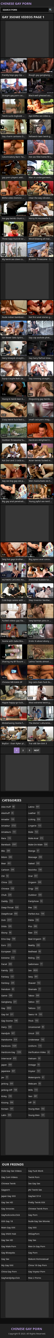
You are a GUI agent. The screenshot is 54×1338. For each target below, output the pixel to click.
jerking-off (9, 1089)
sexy (33, 976)
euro (6, 945)
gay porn (32, 1214)
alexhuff (7, 813)
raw (32, 932)
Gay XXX (32, 1227)
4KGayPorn (33, 1233)
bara (6, 838)
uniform (34, 1045)
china (6, 882)
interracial (8, 1058)
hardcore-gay (11, 1052)
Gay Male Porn (8, 1246)
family (7, 970)
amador (7, 819)
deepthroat (9, 913)
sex (32, 970)
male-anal (35, 838)
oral (32, 876)
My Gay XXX (7, 1265)
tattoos (34, 1008)
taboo (33, 995)
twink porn (33, 1177)
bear (6, 863)
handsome (9, 1039)
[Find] (51, 10)
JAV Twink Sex (35, 1189)
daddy (7, 901)
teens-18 (35, 1014)
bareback (8, 844)
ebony (6, 932)
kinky (6, 1096)
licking (34, 819)
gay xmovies (7, 1208)
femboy (7, 982)
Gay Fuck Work (35, 1170)
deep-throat (9, 907)
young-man (36, 1108)
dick (6, 920)
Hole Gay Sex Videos (11, 1170)
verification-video (39, 1052)
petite (33, 920)
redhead (34, 951)
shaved (34, 982)
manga (33, 850)
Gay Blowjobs (8, 1252)
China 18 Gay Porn (37, 1265)
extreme (7, 957)
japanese (8, 1071)
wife (32, 1089)
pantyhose (35, 901)
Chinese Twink (8, 1183)
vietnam (34, 1058)
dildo (6, 926)
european (8, 951)
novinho (34, 869)
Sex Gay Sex (34, 1183)
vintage (33, 1064)
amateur (8, 825)
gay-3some (9, 1020)
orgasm (34, 882)
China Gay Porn (9, 1271)
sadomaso (35, 964)
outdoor (34, 894)
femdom (7, 989)
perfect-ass (36, 913)
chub (6, 894)
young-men (36, 1115)
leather (33, 813)
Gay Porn (32, 1252)
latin (6, 1115)
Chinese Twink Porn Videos (38, 1209)
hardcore (8, 1045)
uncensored (36, 1027)
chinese (7, 888)
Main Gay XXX (8, 1227)
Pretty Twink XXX (36, 1202)
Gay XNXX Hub (8, 1233)
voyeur (34, 1071)
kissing (7, 1102)
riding (33, 957)
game (6, 995)
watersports (36, 1077)
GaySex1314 (34, 1196)
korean (7, 1108)
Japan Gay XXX (8, 1196)
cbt (4, 876)
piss (32, 926)
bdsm (6, 857)
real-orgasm (36, 938)
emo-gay (8, 938)
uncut (33, 1033)
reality (34, 945)
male (33, 831)
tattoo (33, 1001)
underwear (36, 1039)
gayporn (5, 1189)
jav (4, 1077)
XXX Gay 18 (7, 1221)
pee (32, 907)
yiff (31, 1102)
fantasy (7, 976)
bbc (5, 850)
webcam (34, 1083)
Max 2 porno (34, 1277)
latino (33, 806)
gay (6, 1008)
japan (6, 1064)
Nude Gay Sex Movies (39, 1221)
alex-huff (7, 806)
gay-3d (7, 1014)
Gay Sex (5, 1258)
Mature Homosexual (38, 1258)
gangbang (8, 1001)
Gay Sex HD (7, 1202)
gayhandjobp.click (10, 1277)
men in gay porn (36, 1246)
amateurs (8, 831)
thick (33, 1020)
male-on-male (37, 844)
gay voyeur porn (36, 1271)
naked (33, 863)
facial (6, 964)
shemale (34, 989)
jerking (7, 1083)
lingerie (34, 825)
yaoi (32, 1096)
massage (35, 857)
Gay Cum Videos (9, 1177)
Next (36, 750)
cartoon (7, 869)
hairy (6, 1027)
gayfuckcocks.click (10, 1214)
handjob (8, 1033)
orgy (33, 888)
